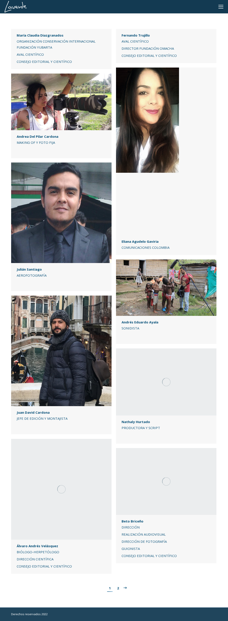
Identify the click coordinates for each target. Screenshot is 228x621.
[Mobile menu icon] (221, 6)
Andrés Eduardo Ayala (140, 322)
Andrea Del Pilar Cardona (37, 136)
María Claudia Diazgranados (40, 35)
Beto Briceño (132, 521)
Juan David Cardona (33, 412)
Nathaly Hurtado (136, 421)
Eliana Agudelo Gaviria (140, 241)
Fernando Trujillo (136, 35)
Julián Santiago (29, 269)
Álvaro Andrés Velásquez (37, 546)
